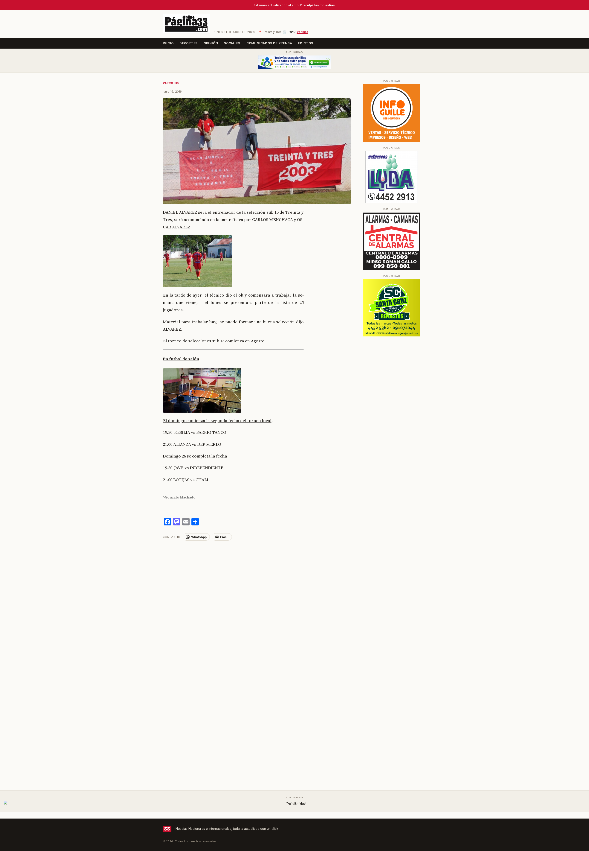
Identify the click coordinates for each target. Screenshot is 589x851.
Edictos (305, 43)
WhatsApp (199, 537)
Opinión (211, 43)
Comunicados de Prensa (269, 43)
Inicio (168, 43)
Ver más (302, 32)
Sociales (232, 43)
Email (224, 537)
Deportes (188, 43)
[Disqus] (257, 598)
